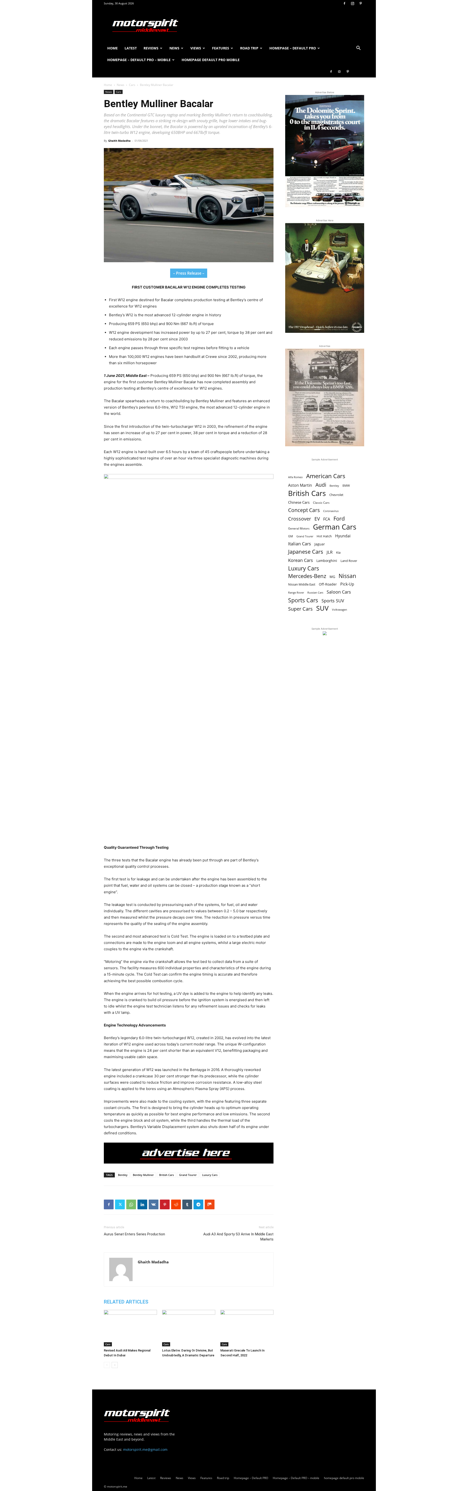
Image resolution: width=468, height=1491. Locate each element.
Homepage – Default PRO (292, 48)
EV (317, 519)
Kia (338, 552)
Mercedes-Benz (307, 575)
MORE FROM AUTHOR (177, 1302)
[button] (358, 48)
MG (332, 576)
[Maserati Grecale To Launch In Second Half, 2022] (246, 1328)
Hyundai (343, 536)
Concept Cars (304, 510)
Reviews (151, 48)
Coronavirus (331, 511)
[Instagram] (352, 3)
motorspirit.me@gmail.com (145, 1449)
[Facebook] (344, 3)
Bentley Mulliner (143, 1175)
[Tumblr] (187, 1204)
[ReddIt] (176, 1204)
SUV (322, 608)
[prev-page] (107, 1365)
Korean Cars (300, 560)
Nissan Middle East (301, 584)
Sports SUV (333, 600)
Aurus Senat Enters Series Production (134, 1234)
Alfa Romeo (295, 477)
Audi (320, 484)
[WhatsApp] (131, 1204)
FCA (326, 519)
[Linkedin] (142, 1204)
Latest (131, 48)
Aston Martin (300, 485)
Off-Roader (328, 584)
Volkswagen (339, 609)
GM (290, 536)
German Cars (334, 526)
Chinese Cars (299, 502)
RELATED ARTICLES (126, 1302)
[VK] (153, 1204)
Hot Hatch (324, 536)
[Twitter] (120, 1204)
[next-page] (115, 1365)
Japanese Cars (305, 551)
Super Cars (300, 608)
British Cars (166, 1175)
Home (112, 48)
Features (220, 48)
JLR (330, 552)
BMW (346, 486)
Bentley (122, 1175)
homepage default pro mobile (211, 59)
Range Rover (296, 592)
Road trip (249, 48)
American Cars (325, 476)
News (174, 48)
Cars (132, 85)
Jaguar (319, 544)
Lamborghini (326, 560)
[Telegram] (198, 1204)
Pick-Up (347, 584)
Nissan (347, 575)
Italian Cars (299, 543)
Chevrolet (336, 495)
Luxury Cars (209, 1175)
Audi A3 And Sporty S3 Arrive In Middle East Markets (238, 1236)
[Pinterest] (360, 3)
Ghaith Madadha (119, 140)
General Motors (299, 528)
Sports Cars (303, 600)
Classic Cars (321, 503)
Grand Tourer (188, 1175)
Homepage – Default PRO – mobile (139, 59)
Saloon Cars (339, 592)
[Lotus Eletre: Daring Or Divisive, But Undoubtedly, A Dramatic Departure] (188, 1328)
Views (195, 48)
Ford (339, 518)
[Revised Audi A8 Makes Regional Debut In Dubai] (130, 1328)
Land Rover (349, 561)
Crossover (299, 518)
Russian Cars (315, 592)
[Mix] (209, 1204)
